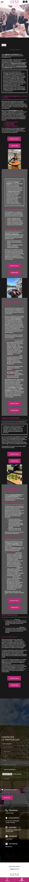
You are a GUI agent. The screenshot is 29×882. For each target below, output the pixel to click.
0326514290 (14, 145)
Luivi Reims (9, 839)
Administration (14, 869)
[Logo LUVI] (14, 2)
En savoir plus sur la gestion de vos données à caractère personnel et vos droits (14, 791)
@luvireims (9, 846)
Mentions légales (14, 866)
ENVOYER (7, 797)
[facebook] (24, 2)
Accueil (4, 45)
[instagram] (26, 2)
